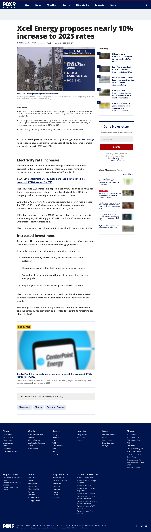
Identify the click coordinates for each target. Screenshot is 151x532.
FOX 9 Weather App (35, 434)
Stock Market (107, 440)
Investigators (8, 443)
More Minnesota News (110, 170)
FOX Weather (33, 448)
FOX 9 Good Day (133, 440)
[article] (56, 350)
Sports (55, 431)
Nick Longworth (24, 43)
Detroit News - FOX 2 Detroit (11, 489)
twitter (141, 526)
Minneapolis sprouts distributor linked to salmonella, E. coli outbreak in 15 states (109, 182)
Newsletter (56, 483)
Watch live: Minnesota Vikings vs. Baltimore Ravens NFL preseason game (110, 195)
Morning (81, 431)
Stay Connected (60, 474)
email (146, 526)
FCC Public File (33, 497)
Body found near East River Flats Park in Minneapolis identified (122, 69)
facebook (137, 526)
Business (105, 437)
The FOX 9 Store (133, 468)
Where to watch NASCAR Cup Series (86, 489)
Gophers (55, 437)
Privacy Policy (118, 158)
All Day (129, 443)
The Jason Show (133, 437)
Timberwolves (57, 446)
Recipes (80, 440)
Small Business (108, 443)
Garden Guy (81, 437)
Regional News (11, 474)
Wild (54, 443)
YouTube (55, 497)
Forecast (31, 437)
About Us (33, 474)
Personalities (33, 483)
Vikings (55, 434)
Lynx (54, 448)
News (6, 431)
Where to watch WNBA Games (86, 507)
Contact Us (32, 478)
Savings (105, 446)
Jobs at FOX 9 (33, 486)
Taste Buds (131, 457)
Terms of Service (118, 160)
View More (128, 174)
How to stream (58, 478)
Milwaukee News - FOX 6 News (12, 479)
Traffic (30, 446)
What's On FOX (33, 489)
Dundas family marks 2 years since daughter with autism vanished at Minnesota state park (109, 206)
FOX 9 (34, 43)
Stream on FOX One (87, 474)
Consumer (7, 448)
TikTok (55, 495)
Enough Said (131, 446)
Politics (5, 446)
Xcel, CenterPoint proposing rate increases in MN (38, 93)
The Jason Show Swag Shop (135, 464)
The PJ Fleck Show (134, 451)
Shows (130, 431)
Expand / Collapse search (146, 5)
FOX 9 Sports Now (134, 454)
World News (7, 440)
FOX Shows (131, 434)
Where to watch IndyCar (86, 493)
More (113, 5)
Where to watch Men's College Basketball (86, 497)
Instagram (56, 489)
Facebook (56, 486)
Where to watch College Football (86, 481)
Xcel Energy (88, 139)
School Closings (34, 440)
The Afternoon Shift (134, 460)
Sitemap (31, 492)
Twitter (55, 492)
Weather (32, 431)
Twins (54, 440)
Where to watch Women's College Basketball (87, 502)
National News (8, 437)
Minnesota (41, 43)
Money (38, 407)
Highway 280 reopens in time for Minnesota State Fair (109, 227)
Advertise (31, 495)
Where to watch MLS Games (85, 512)
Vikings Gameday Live (135, 448)
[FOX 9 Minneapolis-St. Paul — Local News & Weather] (10, 5)
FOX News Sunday (10, 451)
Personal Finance (56, 407)
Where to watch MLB (85, 485)
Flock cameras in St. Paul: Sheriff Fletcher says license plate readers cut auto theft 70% (109, 217)
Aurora (55, 454)
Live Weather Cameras (36, 443)
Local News (7, 434)
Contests (31, 480)
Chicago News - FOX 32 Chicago (12, 484)
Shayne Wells (82, 434)
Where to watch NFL (85, 478)
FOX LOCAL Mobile (59, 480)
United (54, 451)
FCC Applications (34, 500)
